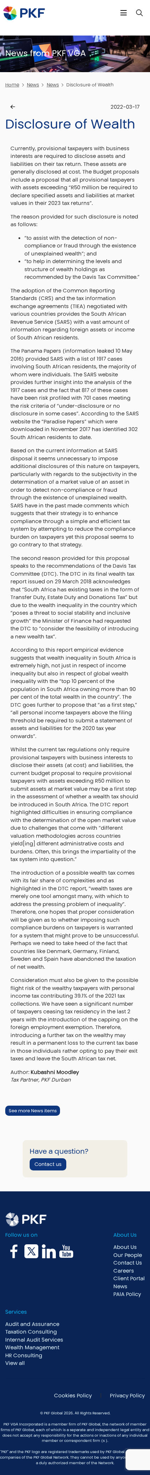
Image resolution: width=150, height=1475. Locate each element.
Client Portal (129, 1278)
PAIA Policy (127, 1294)
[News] (12, 107)
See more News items (33, 1111)
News (33, 85)
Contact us (48, 1164)
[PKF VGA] (24, 13)
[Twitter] (31, 1251)
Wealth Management (32, 1347)
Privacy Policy (127, 1395)
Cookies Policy (72, 1395)
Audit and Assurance (32, 1324)
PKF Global (91, 1424)
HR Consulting (23, 1355)
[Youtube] (66, 1251)
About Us (125, 1247)
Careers (123, 1270)
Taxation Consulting (31, 1331)
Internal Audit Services (34, 1339)
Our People (127, 1255)
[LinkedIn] (49, 1251)
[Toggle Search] (139, 13)
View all (15, 1363)
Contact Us (127, 1262)
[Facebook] (14, 1251)
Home (12, 85)
